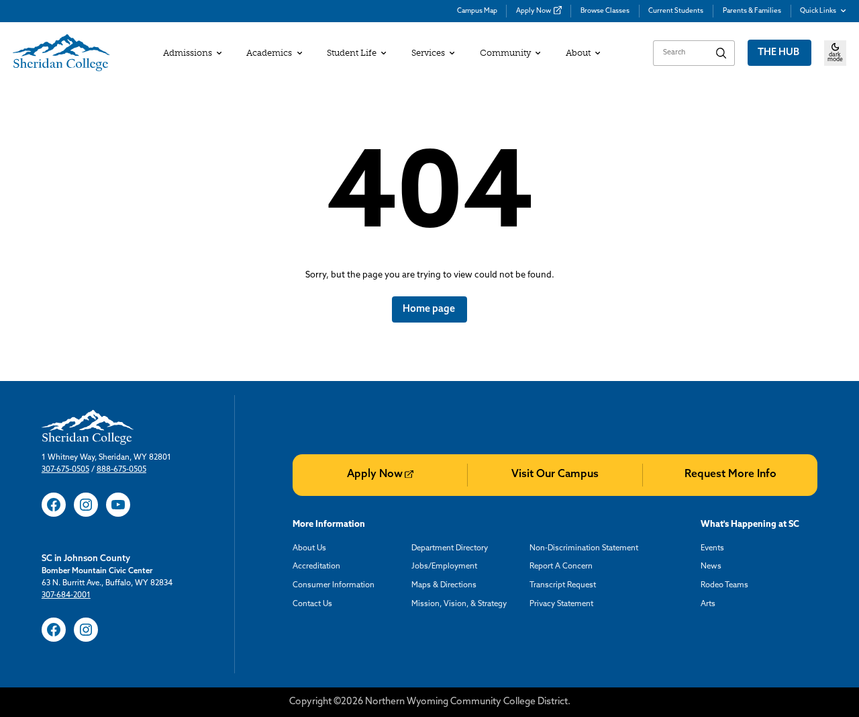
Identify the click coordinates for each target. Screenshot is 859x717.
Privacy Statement (561, 604)
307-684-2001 (66, 595)
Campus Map (477, 11)
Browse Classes (604, 11)
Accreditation (316, 566)
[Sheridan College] (61, 53)
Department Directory (449, 548)
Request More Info (730, 474)
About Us (309, 548)
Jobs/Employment (444, 566)
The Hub (779, 53)
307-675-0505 (65, 470)
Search (721, 53)
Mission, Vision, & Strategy (459, 604)
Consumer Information (333, 585)
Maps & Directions (443, 585)
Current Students (675, 11)
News (711, 566)
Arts (708, 604)
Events (712, 548)
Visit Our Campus (555, 474)
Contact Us (312, 604)
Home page (430, 309)
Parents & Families (752, 11)
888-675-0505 (121, 470)
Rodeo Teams (724, 585)
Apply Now (533, 11)
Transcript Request (562, 585)
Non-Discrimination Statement (583, 548)
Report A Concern (561, 566)
